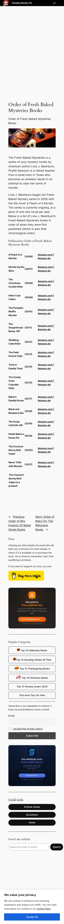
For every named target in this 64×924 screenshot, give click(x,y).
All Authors (32, 814)
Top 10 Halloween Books (33, 650)
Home (32, 822)
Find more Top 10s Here (32, 695)
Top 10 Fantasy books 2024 (32, 686)
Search (56, 847)
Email (11, 715)
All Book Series (32, 806)
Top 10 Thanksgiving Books (34, 668)
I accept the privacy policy (28, 728)
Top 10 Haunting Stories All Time (33, 659)
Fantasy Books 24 (22, 2)
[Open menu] (54, 3)
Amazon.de (44, 258)
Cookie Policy (44, 908)
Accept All (32, 916)
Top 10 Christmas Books (34, 677)
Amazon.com (45, 254)
